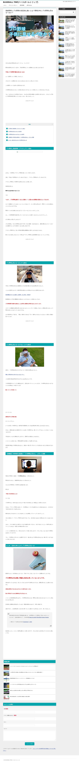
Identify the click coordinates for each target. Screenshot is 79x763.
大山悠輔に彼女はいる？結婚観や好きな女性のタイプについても (70, 51)
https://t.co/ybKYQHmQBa (35, 617)
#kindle (47, 617)
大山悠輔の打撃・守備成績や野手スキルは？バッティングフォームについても (70, 63)
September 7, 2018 (27, 621)
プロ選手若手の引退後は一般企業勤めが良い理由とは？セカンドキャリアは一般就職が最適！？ (26, 672)
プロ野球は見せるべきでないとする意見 (16, 134)
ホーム (5, 5)
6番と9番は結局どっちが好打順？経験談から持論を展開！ (20, 696)
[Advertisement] (30, 53)
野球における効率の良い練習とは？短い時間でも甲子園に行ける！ (21, 690)
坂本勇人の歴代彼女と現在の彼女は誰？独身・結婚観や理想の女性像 (70, 33)
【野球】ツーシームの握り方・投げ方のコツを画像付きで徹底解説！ (70, 39)
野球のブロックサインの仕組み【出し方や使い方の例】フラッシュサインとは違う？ (70, 57)
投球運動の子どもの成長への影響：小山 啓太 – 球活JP (18, 294)
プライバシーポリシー (13, 5)
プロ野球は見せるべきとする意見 (15, 131)
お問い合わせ (29, 5)
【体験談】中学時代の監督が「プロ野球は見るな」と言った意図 (21, 137)
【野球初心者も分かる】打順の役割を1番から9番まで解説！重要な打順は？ (70, 21)
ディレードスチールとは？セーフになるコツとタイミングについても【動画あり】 (24, 666)
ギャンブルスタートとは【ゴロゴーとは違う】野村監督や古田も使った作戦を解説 (70, 74)
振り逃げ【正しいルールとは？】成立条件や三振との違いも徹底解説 (70, 27)
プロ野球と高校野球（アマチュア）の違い (16, 128)
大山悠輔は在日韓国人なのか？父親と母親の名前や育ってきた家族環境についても (70, 45)
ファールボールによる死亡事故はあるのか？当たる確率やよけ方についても (23, 684)
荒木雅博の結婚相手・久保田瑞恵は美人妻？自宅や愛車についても (70, 68)
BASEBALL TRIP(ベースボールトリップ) (20, 2)
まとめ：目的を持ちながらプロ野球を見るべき (17, 140)
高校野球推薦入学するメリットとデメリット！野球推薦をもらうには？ (22, 678)
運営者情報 (22, 5)
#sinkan (43, 617)
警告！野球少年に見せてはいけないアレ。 (15, 374)
